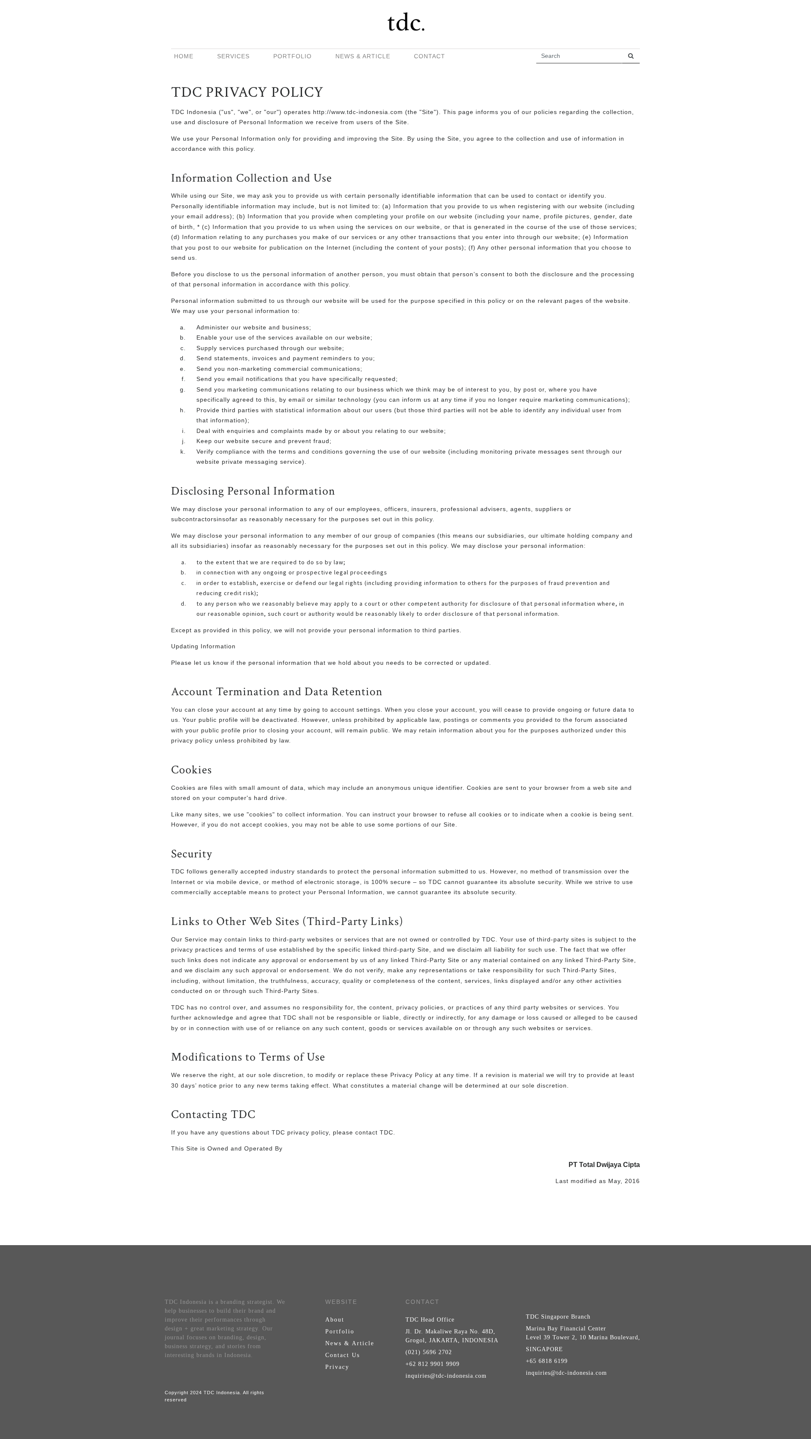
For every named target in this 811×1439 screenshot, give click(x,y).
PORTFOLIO (292, 56)
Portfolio (339, 1331)
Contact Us (342, 1355)
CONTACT (429, 56)
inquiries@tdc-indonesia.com (446, 1376)
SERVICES (233, 56)
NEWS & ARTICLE (362, 56)
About (334, 1320)
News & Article (349, 1343)
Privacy (337, 1367)
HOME (183, 56)
